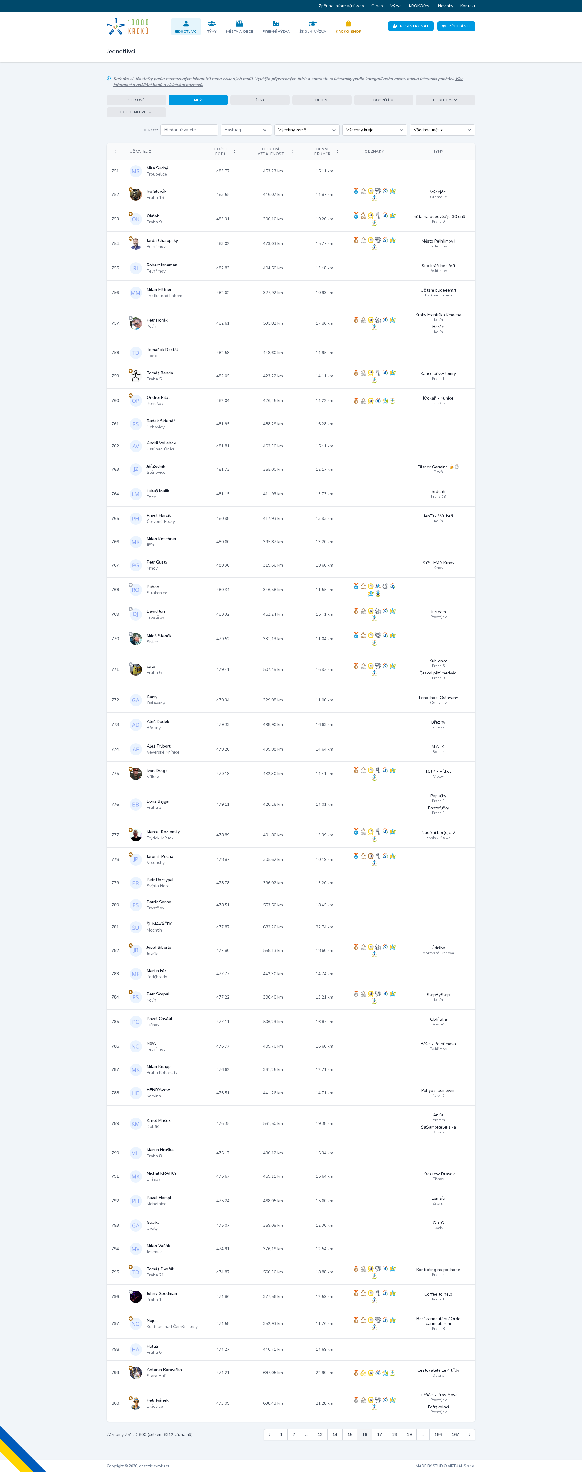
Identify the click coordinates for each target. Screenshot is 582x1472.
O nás (377, 6)
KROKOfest (420, 6)
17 (379, 1434)
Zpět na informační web (341, 6)
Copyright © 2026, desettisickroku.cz (138, 1466)
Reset (153, 130)
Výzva (396, 6)
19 (409, 1434)
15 (349, 1434)
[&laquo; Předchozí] (269, 1434)
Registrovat (414, 26)
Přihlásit (459, 26)
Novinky (445, 6)
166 (438, 1434)
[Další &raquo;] (469, 1434)
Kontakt (467, 6)
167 (455, 1434)
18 (394, 1434)
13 (320, 1434)
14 (335, 1434)
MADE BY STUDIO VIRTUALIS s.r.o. (445, 1466)
